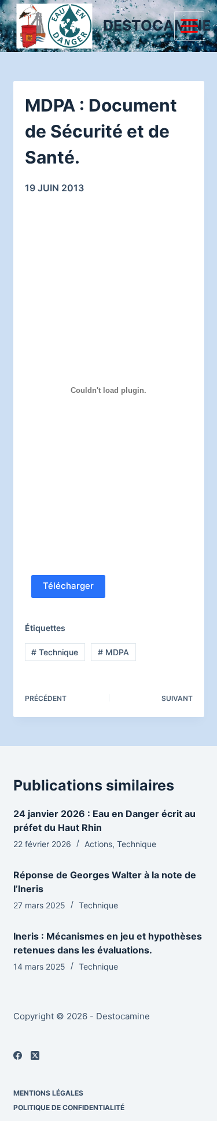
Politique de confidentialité (68, 1107)
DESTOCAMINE (157, 25)
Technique (54, 652)
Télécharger (68, 585)
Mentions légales (48, 1093)
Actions (98, 844)
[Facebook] (17, 1055)
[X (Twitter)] (35, 1055)
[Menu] (189, 26)
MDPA (113, 652)
